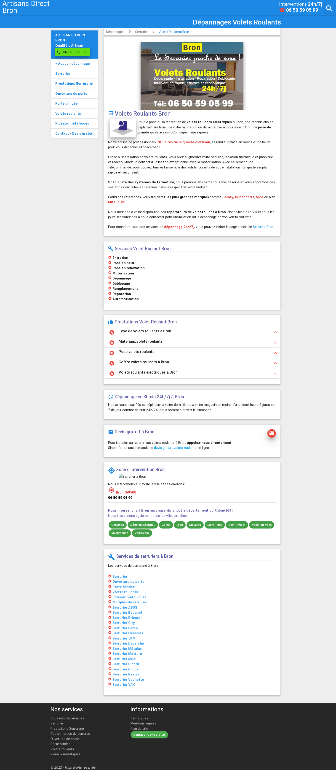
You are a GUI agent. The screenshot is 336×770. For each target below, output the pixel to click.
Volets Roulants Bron (174, 32)
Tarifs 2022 (140, 718)
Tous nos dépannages (67, 718)
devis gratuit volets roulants (175, 447)
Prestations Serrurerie (67, 728)
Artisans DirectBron (26, 7)
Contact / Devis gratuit (149, 735)
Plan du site (139, 728)
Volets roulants (62, 749)
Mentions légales (143, 723)
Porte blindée (60, 744)
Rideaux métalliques (65, 754)
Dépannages (115, 32)
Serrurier (141, 32)
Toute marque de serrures (70, 733)
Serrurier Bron (263, 227)
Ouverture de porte (65, 739)
